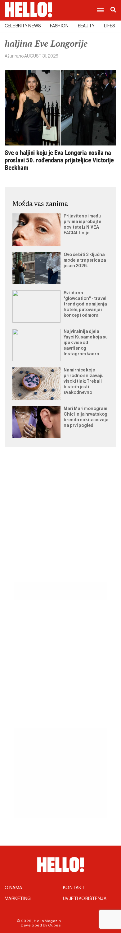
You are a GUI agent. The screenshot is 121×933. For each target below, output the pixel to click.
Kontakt (74, 888)
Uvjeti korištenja (84, 899)
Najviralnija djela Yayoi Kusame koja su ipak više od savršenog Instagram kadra (86, 342)
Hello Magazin (47, 921)
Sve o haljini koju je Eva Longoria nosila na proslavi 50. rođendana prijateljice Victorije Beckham (59, 160)
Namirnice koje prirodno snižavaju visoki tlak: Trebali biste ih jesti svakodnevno (84, 381)
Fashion (59, 26)
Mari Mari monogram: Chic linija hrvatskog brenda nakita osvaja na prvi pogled (86, 417)
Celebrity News (23, 26)
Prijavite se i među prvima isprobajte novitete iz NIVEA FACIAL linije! (82, 224)
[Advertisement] (60, 521)
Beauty (86, 26)
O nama (13, 888)
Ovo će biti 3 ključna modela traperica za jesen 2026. (85, 260)
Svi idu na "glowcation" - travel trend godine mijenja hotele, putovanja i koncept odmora (85, 304)
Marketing (18, 899)
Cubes (54, 925)
